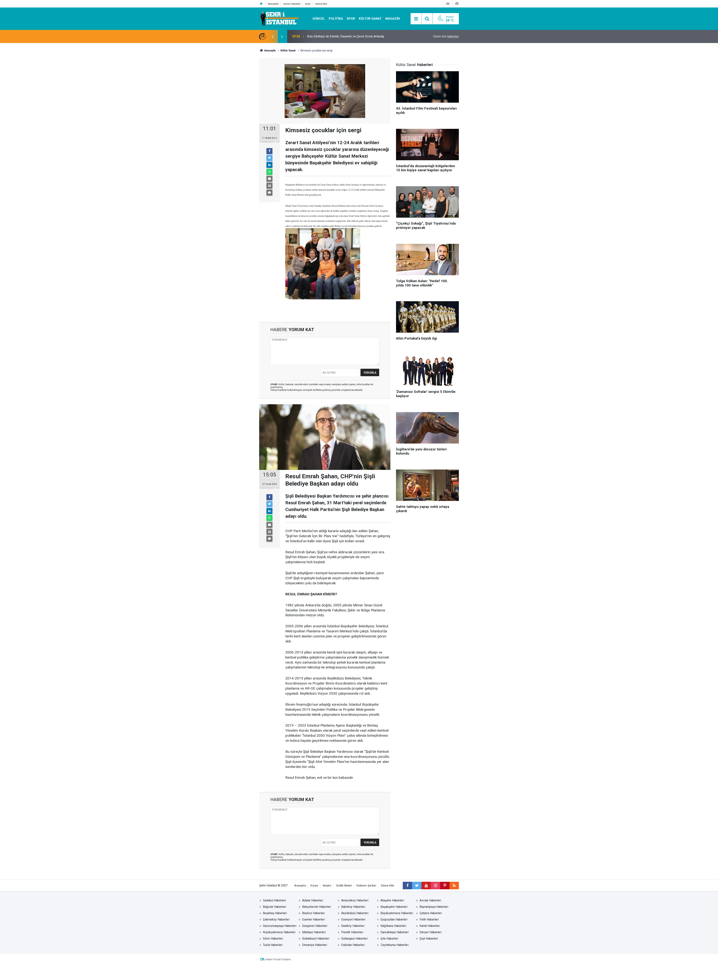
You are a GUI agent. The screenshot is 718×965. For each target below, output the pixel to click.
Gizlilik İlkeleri (344, 885)
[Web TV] (448, 3)
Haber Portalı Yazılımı (278, 959)
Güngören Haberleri (314, 926)
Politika (336, 18)
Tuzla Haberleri (273, 945)
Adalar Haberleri (312, 900)
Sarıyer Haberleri (430, 932)
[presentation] (272, 36)
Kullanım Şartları (366, 885)
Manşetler (273, 3)
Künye (314, 885)
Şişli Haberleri (429, 938)
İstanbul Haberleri (274, 900)
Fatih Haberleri (429, 919)
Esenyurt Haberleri (353, 919)
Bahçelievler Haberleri (316, 907)
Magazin (392, 18)
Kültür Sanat (370, 18)
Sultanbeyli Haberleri (315, 938)
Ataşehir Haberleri (392, 900)
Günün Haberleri (291, 3)
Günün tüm (446, 36)
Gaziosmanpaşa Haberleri (279, 926)
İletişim (327, 885)
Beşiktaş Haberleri (275, 913)
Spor (351, 18)
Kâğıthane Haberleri (393, 926)
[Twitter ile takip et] (416, 885)
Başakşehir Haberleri (394, 907)
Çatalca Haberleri (431, 913)
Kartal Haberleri (430, 926)
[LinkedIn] (269, 165)
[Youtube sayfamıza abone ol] (426, 885)
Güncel (318, 18)
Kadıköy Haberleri (352, 926)
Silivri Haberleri (273, 938)
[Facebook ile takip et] (407, 885)
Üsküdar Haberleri (353, 945)
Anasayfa (300, 885)
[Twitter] (269, 158)
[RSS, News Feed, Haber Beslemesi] (454, 885)
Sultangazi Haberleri (354, 938)
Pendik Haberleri (352, 932)
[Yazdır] (269, 186)
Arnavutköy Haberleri (354, 900)
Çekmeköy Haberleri (276, 919)
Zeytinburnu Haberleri (395, 945)
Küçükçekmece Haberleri (279, 932)
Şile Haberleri (389, 938)
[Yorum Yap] (269, 193)
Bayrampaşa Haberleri (434, 907)
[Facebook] (269, 151)
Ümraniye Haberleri (314, 945)
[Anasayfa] (261, 3)
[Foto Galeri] (457, 3)
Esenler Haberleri (313, 919)
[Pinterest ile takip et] (444, 885)
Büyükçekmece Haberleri (397, 913)
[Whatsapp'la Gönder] (269, 172)
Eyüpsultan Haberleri (394, 919)
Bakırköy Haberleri (353, 907)
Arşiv (308, 3)
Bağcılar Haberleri (274, 907)
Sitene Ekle (321, 3)
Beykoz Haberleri (313, 913)
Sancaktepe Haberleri (395, 932)
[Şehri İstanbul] (279, 18)
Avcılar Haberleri (430, 900)
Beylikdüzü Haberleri (354, 913)
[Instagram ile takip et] (435, 885)
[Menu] (416, 18)
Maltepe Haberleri (314, 932)
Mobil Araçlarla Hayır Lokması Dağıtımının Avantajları (341, 36)
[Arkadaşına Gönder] (269, 179)
